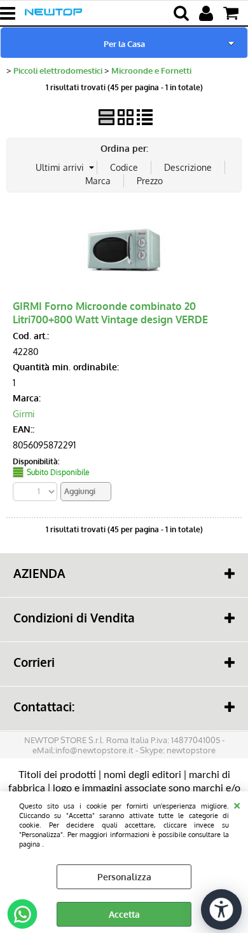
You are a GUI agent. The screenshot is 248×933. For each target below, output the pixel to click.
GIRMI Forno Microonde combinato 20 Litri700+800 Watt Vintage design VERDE (110, 312)
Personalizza (124, 876)
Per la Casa (124, 43)
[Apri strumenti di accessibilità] (221, 909)
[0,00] (232, 13)
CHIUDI (237, 804)
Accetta (124, 914)
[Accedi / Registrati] (207, 13)
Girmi (24, 413)
